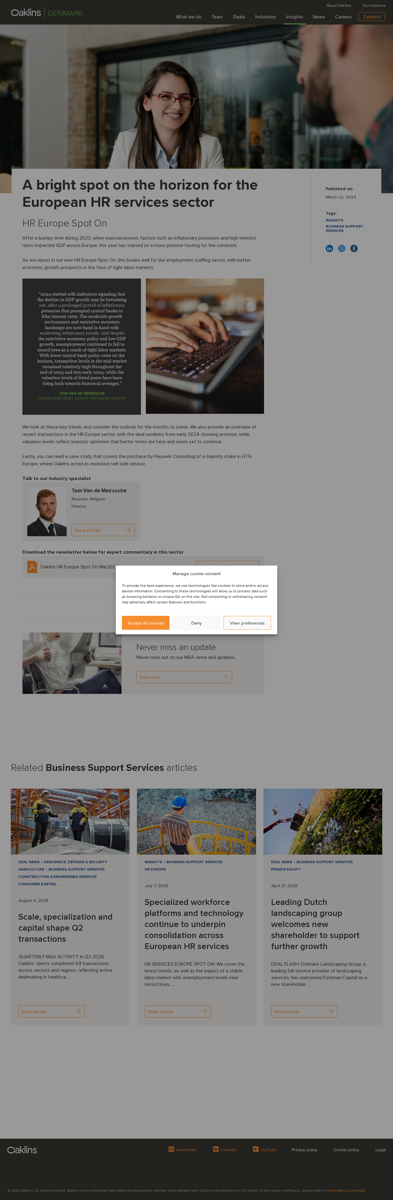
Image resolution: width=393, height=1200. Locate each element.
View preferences (247, 623)
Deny (196, 623)
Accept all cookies (146, 623)
